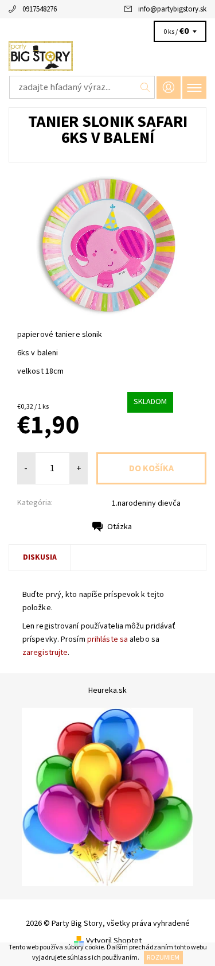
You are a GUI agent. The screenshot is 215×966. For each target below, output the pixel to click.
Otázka (119, 527)
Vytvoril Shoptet (114, 940)
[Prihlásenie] (169, 87)
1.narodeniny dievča (146, 503)
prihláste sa (107, 639)
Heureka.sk (107, 690)
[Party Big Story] (107, 56)
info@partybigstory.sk (172, 9)
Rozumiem (163, 958)
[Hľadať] (145, 87)
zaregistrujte (45, 652)
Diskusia (40, 557)
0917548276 (39, 9)
